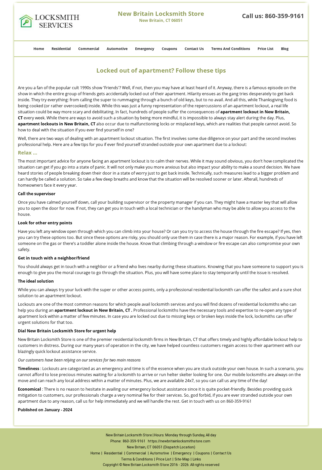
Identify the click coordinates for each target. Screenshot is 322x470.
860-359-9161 (284, 16)
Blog (285, 48)
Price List (265, 48)
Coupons (169, 48)
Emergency (144, 48)
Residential (61, 48)
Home (38, 48)
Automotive (117, 48)
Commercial (88, 48)
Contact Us (194, 48)
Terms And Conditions (230, 48)
